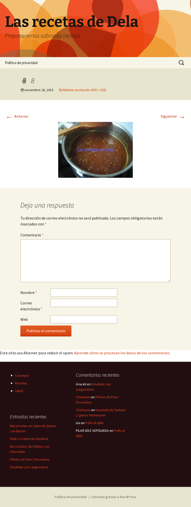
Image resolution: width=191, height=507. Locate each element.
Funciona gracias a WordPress (114, 497)
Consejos (22, 375)
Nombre (28, 292)
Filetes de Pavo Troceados (29, 459)
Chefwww (83, 397)
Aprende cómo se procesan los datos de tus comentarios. (122, 352)
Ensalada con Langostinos (29, 467)
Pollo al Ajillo (94, 423)
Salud (19, 391)
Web (24, 319)
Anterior (17, 116)
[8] (95, 149)
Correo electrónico (31, 305)
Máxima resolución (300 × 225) (84, 90)
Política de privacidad (21, 62)
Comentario (32, 234)
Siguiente (173, 116)
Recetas (21, 383)
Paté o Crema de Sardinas (29, 438)
